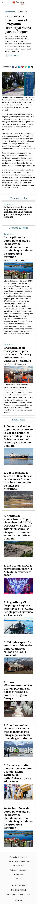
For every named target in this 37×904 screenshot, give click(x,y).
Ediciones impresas (18, 870)
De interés (10, 11)
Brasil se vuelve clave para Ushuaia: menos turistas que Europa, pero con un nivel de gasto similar (18, 731)
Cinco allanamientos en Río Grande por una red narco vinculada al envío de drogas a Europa (18, 690)
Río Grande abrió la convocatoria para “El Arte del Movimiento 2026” (18, 570)
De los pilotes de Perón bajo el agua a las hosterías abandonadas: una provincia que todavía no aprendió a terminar (18, 212)
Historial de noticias (18, 857)
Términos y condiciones (18, 861)
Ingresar (20, 874)
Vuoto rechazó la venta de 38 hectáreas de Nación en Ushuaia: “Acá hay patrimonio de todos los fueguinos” (18, 481)
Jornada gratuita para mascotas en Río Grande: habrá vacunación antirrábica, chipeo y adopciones (18, 773)
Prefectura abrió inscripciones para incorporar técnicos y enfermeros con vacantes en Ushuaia (18, 354)
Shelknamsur (14, 55)
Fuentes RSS (18, 865)
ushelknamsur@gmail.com (18, 894)
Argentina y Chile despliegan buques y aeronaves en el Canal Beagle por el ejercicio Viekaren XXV (18, 608)
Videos (18, 878)
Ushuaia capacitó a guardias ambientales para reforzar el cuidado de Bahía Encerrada (18, 648)
